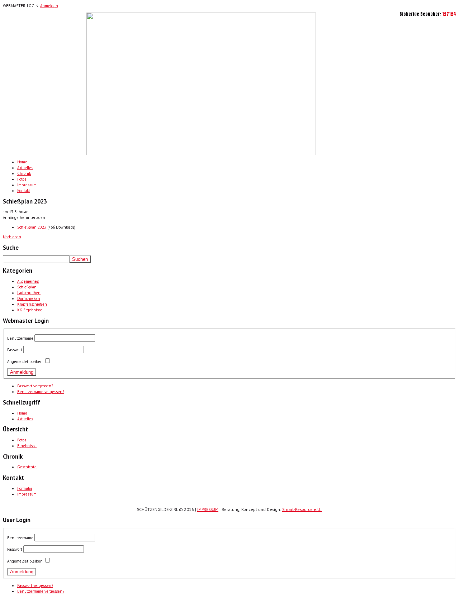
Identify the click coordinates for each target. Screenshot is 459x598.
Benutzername (20, 338)
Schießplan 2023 (31, 227)
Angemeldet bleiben (25, 361)
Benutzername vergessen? (40, 391)
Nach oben (12, 236)
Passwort (14, 349)
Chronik (24, 173)
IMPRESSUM (207, 509)
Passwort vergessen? (35, 385)
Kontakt (23, 190)
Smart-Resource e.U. (302, 509)
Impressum (27, 184)
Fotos (21, 179)
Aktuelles (25, 167)
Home (22, 161)
